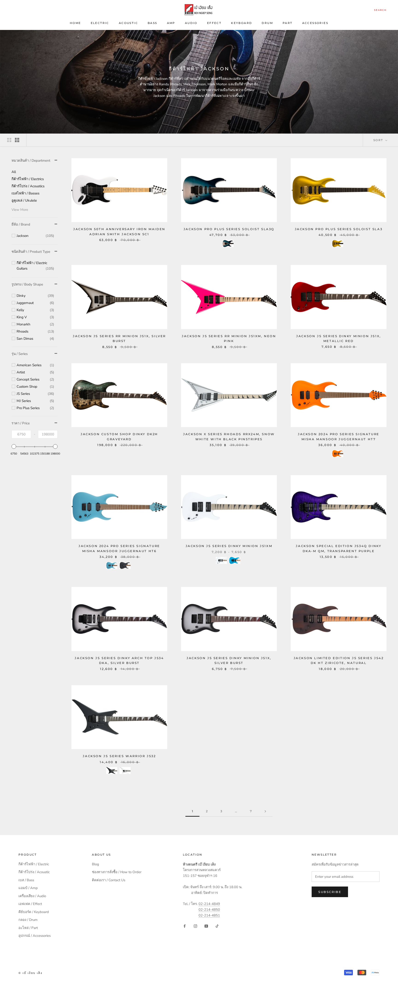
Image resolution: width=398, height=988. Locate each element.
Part (288, 23)
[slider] (14, 446)
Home (75, 23)
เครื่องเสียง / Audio (32, 896)
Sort (378, 140)
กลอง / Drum (28, 919)
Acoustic (128, 23)
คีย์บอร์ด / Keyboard (33, 912)
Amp (171, 23)
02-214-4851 (209, 915)
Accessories (315, 23)
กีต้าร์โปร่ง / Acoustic (34, 872)
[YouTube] (206, 926)
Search (380, 10)
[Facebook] (184, 926)
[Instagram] (195, 926)
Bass (152, 23)
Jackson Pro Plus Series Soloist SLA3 (339, 229)
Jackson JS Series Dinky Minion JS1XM (229, 546)
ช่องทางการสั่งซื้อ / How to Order (116, 872)
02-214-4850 (209, 909)
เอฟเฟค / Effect (30, 904)
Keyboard (241, 23)
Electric (100, 23)
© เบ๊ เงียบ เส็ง (30, 973)
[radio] (228, 243)
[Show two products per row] (9, 140)
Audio (191, 23)
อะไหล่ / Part (28, 928)
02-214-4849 (209, 904)
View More (20, 209)
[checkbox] (35, 235)
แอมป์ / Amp (28, 888)
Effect (214, 23)
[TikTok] (217, 926)
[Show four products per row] (17, 140)
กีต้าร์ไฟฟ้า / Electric (33, 864)
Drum (267, 23)
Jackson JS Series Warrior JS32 (119, 756)
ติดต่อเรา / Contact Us (108, 880)
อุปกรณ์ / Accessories (34, 935)
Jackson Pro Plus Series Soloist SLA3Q (229, 229)
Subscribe (329, 892)
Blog (95, 864)
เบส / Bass (26, 880)
